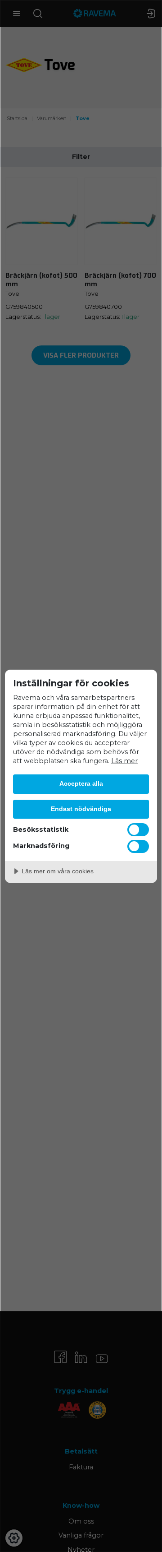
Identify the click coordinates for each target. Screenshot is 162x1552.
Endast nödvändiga (81, 808)
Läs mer (124, 761)
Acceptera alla (81, 783)
